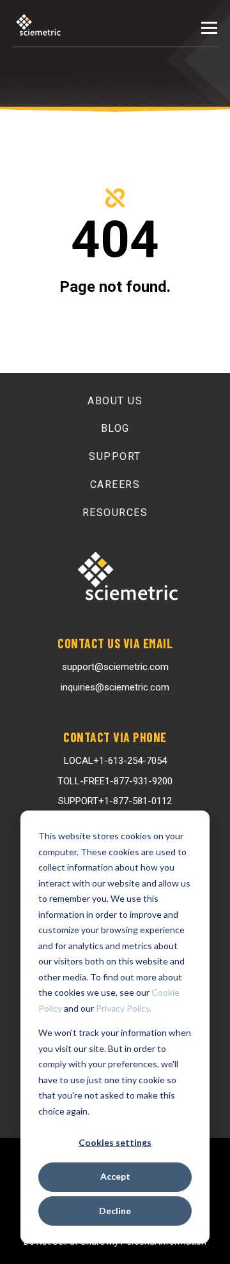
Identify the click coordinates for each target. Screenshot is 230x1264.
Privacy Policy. (123, 1008)
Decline (115, 1210)
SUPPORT (115, 801)
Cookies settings (115, 1142)
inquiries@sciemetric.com (115, 687)
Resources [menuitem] (115, 512)
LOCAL (115, 760)
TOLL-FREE (114, 781)
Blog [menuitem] (115, 428)
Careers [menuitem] (115, 484)
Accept (115, 1176)
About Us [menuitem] (115, 401)
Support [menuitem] (115, 456)
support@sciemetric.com (115, 667)
